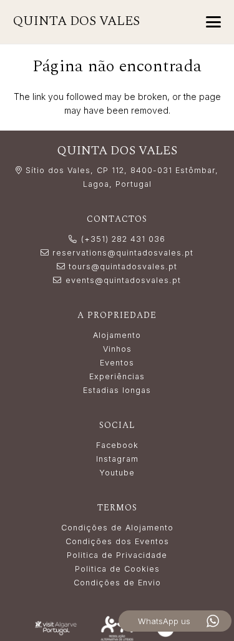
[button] (213, 21)
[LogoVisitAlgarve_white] (55, 628)
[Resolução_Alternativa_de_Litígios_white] (117, 628)
